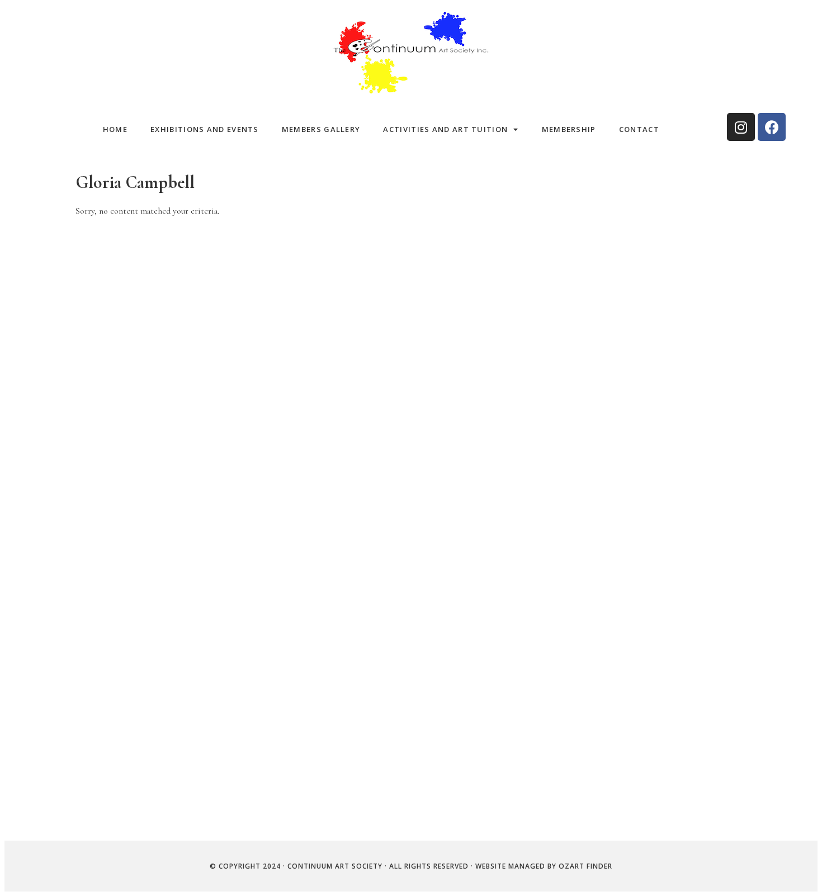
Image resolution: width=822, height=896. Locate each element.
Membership (569, 129)
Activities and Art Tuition (445, 129)
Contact (639, 129)
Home (115, 129)
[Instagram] (741, 127)
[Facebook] (772, 127)
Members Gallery (321, 129)
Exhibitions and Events (204, 129)
